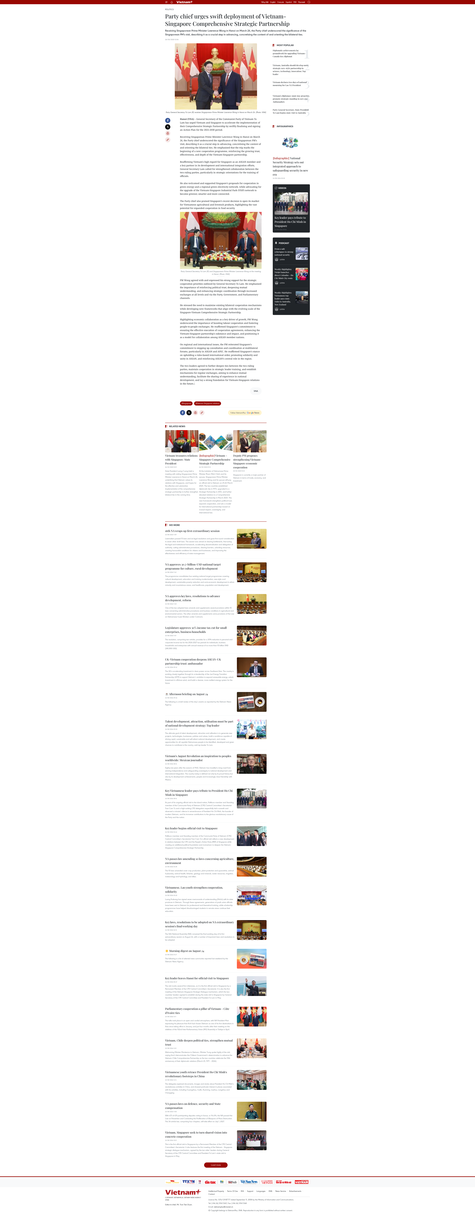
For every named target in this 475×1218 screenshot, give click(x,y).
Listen (282, 259)
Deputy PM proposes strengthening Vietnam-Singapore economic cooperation (247, 461)
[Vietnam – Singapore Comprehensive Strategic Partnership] (216, 441)
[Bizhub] (232, 1182)
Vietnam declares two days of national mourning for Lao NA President (290, 83)
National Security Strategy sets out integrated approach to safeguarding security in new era (290, 166)
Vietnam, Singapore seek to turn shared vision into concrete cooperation (196, 1134)
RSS (242, 1191)
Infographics (285, 126)
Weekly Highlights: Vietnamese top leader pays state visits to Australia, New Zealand (283, 298)
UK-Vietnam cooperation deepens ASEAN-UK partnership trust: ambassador (193, 661)
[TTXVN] (188, 1182)
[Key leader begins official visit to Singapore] (252, 836)
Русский (301, 2)
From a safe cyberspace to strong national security (284, 252)
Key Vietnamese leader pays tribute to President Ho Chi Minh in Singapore (199, 793)
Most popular (285, 45)
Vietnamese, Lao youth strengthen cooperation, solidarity (194, 889)
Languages (260, 1191)
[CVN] (267, 1182)
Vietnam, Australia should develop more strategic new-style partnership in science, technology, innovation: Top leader (290, 69)
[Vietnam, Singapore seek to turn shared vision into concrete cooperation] (252, 1140)
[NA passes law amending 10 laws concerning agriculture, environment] (252, 867)
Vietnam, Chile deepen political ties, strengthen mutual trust (199, 1042)
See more (174, 525)
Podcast (284, 243)
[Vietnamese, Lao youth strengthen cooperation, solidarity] (252, 895)
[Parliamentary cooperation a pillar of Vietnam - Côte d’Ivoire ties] (252, 1017)
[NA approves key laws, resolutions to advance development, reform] (252, 604)
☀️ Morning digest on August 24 (184, 951)
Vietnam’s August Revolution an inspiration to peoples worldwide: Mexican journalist (198, 758)
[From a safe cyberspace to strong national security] (302, 253)
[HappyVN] (172, 1182)
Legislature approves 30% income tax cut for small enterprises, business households (196, 630)
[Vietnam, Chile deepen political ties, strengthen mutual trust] (252, 1048)
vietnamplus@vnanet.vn (223, 1207)
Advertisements (295, 1191)
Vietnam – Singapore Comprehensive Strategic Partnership (214, 459)
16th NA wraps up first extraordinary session (192, 531)
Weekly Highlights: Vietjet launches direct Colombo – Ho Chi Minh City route (284, 273)
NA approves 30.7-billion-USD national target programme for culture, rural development (193, 566)
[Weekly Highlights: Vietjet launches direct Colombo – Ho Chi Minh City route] (302, 274)
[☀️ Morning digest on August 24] (252, 959)
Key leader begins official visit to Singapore (191, 828)
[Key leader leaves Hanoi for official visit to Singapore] (252, 986)
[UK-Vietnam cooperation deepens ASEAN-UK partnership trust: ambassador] (252, 667)
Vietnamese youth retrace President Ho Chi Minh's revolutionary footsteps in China (196, 1074)
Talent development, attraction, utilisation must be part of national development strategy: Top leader (199, 723)
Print (167, 133)
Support (250, 1191)
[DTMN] (284, 1182)
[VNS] (249, 1182)
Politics (169, 9)
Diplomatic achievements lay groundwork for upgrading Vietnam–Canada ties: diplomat (289, 53)
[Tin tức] (210, 1182)
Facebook (167, 120)
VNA (270, 1191)
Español (289, 2)
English (273, 2)
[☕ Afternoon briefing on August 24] (252, 702)
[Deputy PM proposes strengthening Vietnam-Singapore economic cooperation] (250, 441)
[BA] (302, 1182)
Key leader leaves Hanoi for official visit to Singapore (197, 978)
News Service (280, 1191)
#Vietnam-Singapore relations (207, 403)
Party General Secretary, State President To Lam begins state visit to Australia (291, 111)
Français (280, 2)
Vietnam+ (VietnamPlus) (185, 2)
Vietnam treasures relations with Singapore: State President (181, 459)
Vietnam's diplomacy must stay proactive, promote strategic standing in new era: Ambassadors (291, 99)
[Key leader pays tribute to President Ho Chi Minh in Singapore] (291, 203)
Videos (282, 188)
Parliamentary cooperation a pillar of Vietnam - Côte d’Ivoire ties (197, 1011)
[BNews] (222, 1182)
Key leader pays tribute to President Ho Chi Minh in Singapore (290, 222)
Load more (216, 1164)
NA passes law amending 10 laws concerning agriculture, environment (199, 861)
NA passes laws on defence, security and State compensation (193, 1106)
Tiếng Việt (264, 2)
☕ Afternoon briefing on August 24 (186, 694)
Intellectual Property (216, 1191)
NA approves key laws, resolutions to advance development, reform (192, 598)
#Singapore (186, 403)
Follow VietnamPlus (238, 412)
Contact (211, 1194)
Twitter (167, 127)
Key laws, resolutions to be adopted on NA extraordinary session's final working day (199, 924)
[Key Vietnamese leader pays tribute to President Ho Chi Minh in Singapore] (252, 798)
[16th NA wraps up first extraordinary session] (252, 539)
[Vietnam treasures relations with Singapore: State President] (182, 441)
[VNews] (199, 1182)
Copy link (167, 139)
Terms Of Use (232, 1191)
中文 (295, 2)
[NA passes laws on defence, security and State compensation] (252, 1112)
